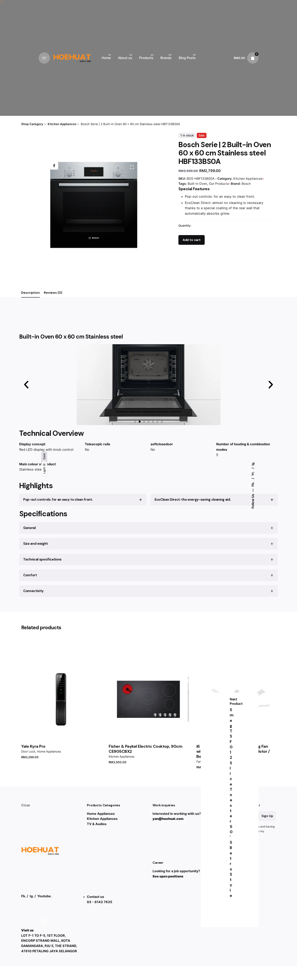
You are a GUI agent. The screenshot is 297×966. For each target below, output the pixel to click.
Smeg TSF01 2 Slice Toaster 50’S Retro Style (232, 802)
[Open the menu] (44, 58)
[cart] (252, 58)
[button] (135, 422)
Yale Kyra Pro (33, 746)
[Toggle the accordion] (140, 499)
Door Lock (28, 751)
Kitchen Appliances (247, 179)
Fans (199, 761)
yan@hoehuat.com (168, 819)
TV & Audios (96, 824)
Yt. (253, 473)
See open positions (168, 876)
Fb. (253, 484)
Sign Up (267, 816)
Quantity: (184, 225)
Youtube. (44, 896)
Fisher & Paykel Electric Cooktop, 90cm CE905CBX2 (145, 749)
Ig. (253, 464)
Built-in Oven (197, 184)
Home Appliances (49, 751)
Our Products (219, 184)
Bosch (246, 184)
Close (25, 805)
